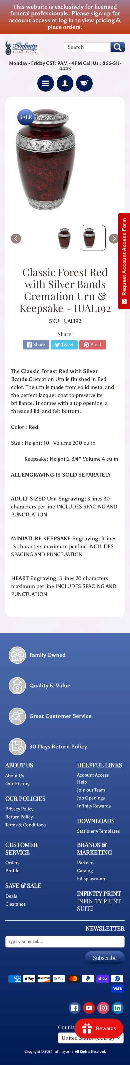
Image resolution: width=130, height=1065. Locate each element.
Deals (11, 896)
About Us (14, 776)
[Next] (114, 239)
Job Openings (91, 798)
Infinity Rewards (94, 806)
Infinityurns (63, 1051)
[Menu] (45, 83)
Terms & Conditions (25, 825)
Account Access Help (93, 778)
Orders (12, 863)
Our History (17, 784)
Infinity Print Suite (99, 905)
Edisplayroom (91, 878)
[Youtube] (89, 1008)
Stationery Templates (98, 831)
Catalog (85, 871)
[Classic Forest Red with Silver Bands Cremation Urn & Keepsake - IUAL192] (93, 238)
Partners (85, 863)
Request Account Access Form (124, 258)
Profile (12, 871)
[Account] (65, 83)
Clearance (15, 904)
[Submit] (118, 47)
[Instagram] (103, 1008)
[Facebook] (75, 1008)
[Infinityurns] (21, 47)
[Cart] (84, 83)
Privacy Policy (19, 809)
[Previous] (16, 239)
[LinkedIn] (118, 1008)
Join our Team (91, 790)
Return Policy (19, 817)
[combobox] (87, 47)
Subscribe (105, 957)
